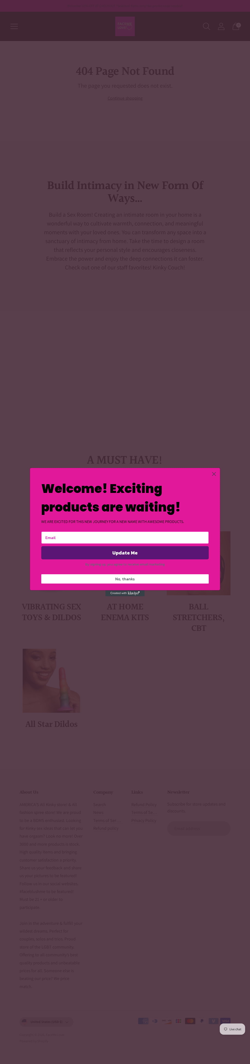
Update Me (125, 552)
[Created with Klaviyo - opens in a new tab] (125, 593)
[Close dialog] (214, 474)
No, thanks (125, 579)
